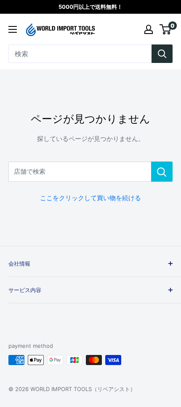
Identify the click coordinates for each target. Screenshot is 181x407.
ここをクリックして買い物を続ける (90, 198)
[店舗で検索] (162, 172)
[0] (165, 29)
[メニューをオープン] (12, 29)
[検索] (162, 53)
